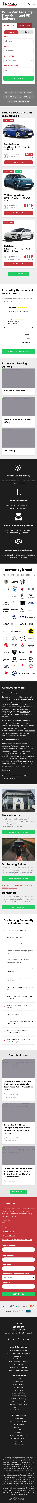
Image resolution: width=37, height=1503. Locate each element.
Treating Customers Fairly (18, 1367)
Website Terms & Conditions (18, 1370)
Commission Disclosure (18, 1350)
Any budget (9, 70)
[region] (18, 326)
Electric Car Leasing (18, 1401)
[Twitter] (13, 1340)
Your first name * (9, 1246)
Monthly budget (11, 66)
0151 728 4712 (10, 1236)
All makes (9, 41)
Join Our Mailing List (18, 1444)
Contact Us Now (18, 907)
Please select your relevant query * (16, 1273)
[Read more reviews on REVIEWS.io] (25, 343)
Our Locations (18, 1433)
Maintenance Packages (18, 1436)
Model (6, 46)
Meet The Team (18, 1427)
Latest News (18, 1419)
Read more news (18, 1192)
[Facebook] (8, 1340)
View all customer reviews (18, 352)
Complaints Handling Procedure (18, 1353)
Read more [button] (6, 770)
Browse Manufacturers (18, 1393)
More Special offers (18, 274)
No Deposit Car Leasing (18, 1404)
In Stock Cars (18, 1382)
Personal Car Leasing (18, 1396)
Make (6, 37)
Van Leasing (18, 1390)
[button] (4, 326)
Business (26, 32)
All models (9, 51)
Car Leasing (18, 1387)
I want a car (9, 25)
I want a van (24, 25)
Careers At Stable (18, 1430)
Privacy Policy (18, 1364)
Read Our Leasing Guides (18, 878)
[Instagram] (18, 1340)
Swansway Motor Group (18, 1438)
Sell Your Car (18, 1407)
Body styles (9, 56)
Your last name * (9, 1256)
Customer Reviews (18, 1424)
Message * (7, 1282)
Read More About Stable (18, 832)
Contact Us (18, 1441)
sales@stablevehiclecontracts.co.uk (17, 1240)
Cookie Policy (18, 1356)
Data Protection (18, 1359)
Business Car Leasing (18, 1399)
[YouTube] (28, 1340)
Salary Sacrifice (18, 1385)
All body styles (10, 60)
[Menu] (33, 4)
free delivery (24, 712)
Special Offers (18, 1379)
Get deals (18, 78)
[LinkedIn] (23, 1340)
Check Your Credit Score (18, 1410)
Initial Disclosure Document (18, 1362)
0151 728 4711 (9, 1232)
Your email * (7, 1265)
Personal (11, 32)
